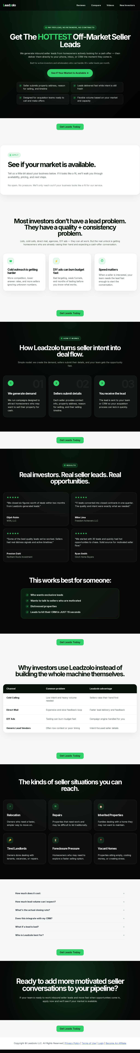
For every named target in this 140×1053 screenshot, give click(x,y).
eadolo (9, 5)
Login (101, 1043)
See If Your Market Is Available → (70, 73)
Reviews (81, 5)
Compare (96, 5)
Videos (110, 5)
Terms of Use (89, 1043)
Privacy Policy (72, 1043)
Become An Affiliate (116, 1043)
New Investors (127, 5)
